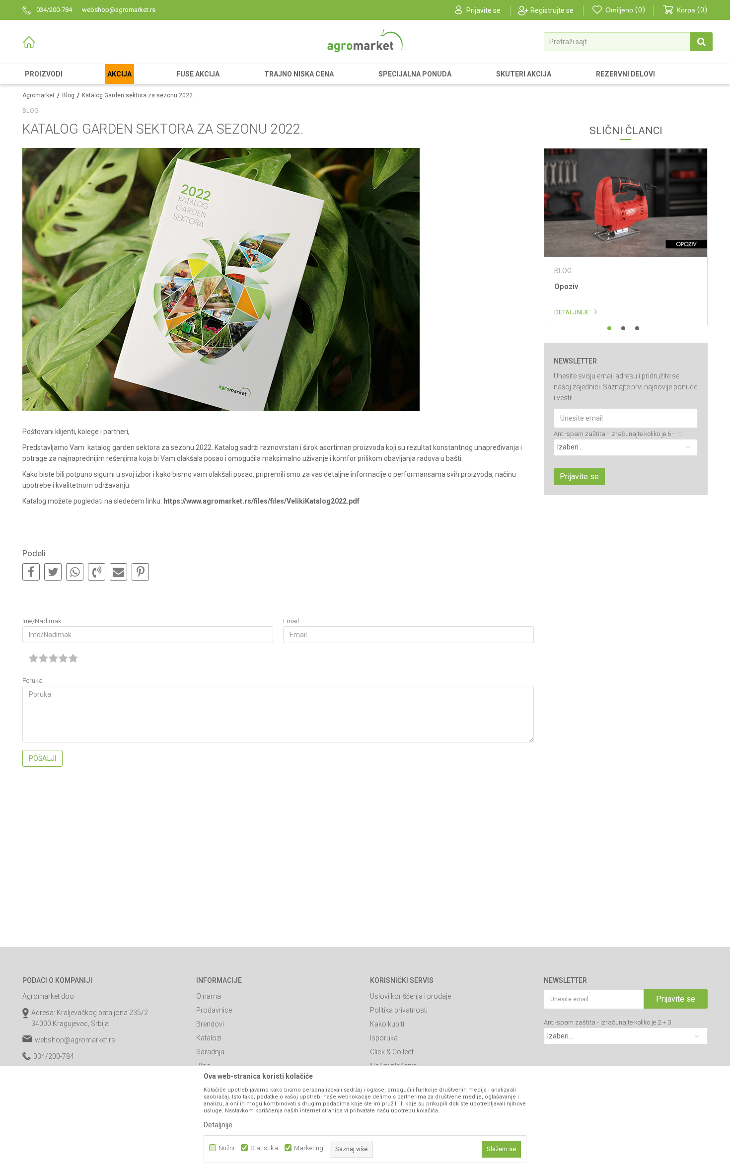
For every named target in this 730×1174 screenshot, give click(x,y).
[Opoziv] (625, 202)
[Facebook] (31, 572)
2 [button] (623, 328)
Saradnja (210, 1052)
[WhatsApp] (75, 572)
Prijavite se (579, 476)
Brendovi (210, 1024)
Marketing (308, 1148)
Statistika (264, 1148)
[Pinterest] (140, 572)
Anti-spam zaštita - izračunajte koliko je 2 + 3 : (609, 1022)
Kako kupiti (387, 1024)
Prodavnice (214, 1010)
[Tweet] (53, 572)
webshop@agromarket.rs (75, 1040)
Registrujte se (552, 10)
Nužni (226, 1148)
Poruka (32, 680)
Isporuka (384, 1038)
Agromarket (38, 95)
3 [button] (637, 328)
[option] (626, 236)
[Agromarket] (365, 41)
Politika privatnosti (399, 1010)
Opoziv (566, 286)
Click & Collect (392, 1052)
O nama (208, 996)
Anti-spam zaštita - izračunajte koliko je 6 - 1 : (618, 434)
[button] (628, 41)
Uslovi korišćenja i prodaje (410, 996)
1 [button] (609, 328)
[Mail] (118, 572)
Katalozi (208, 1038)
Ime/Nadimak (42, 621)
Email (291, 621)
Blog (68, 95)
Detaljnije (571, 312)
